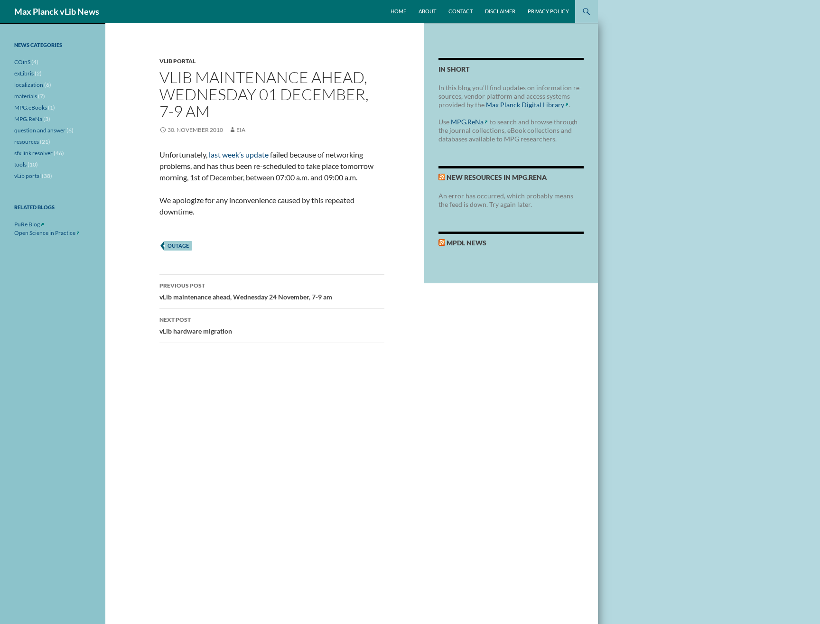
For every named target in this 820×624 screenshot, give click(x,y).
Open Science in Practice (44, 232)
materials (25, 96)
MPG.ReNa (467, 122)
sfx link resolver (33, 153)
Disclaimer (500, 11)
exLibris (24, 73)
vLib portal (177, 61)
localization (28, 84)
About (427, 11)
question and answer (39, 130)
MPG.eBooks (30, 107)
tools (20, 164)
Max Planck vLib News (56, 11)
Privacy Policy (548, 11)
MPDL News (466, 243)
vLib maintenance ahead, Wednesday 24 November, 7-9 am (245, 291)
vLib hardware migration (195, 325)
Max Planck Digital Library (525, 105)
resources (26, 141)
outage (178, 245)
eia (240, 129)
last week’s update (239, 154)
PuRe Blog (27, 224)
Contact (460, 11)
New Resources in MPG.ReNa (497, 177)
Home (398, 11)
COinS (22, 61)
